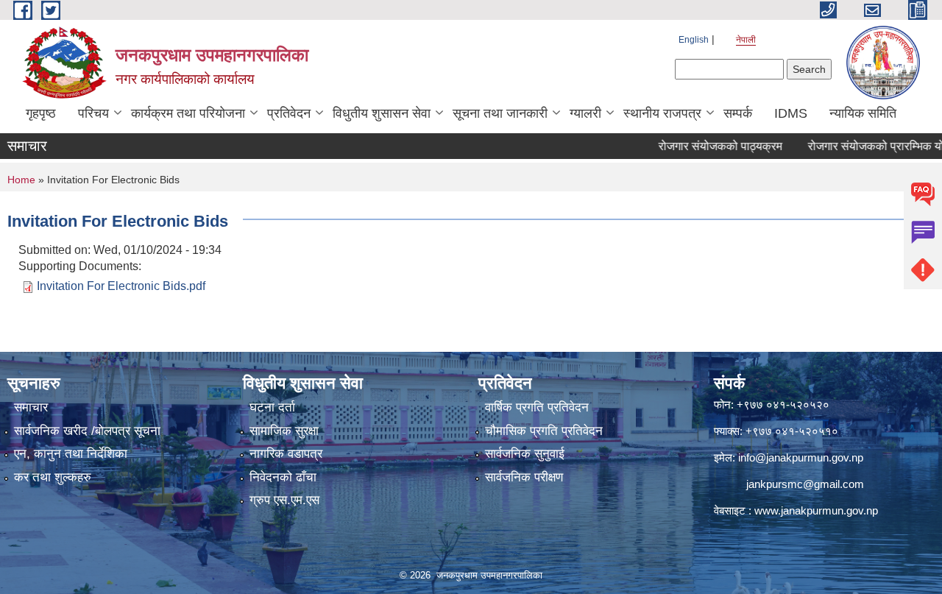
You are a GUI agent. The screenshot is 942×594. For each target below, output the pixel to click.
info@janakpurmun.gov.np (800, 457)
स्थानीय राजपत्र (662, 113)
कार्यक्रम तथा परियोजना (188, 113)
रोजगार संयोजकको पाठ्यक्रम (706, 146)
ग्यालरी (585, 113)
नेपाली (746, 40)
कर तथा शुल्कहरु (52, 477)
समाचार (31, 407)
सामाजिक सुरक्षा (284, 431)
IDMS (790, 113)
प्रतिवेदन (289, 113)
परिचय (93, 113)
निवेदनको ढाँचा (282, 477)
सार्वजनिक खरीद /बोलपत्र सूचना (87, 431)
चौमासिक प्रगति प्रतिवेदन (544, 431)
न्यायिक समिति (862, 113)
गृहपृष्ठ (41, 113)
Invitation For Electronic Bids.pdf (121, 286)
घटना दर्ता (272, 407)
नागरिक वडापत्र (285, 454)
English (694, 40)
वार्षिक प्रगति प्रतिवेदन (537, 407)
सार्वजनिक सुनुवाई (524, 454)
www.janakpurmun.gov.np (816, 510)
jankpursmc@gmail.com (805, 484)
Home (21, 179)
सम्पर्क (737, 113)
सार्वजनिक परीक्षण (524, 477)
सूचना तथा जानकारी (500, 113)
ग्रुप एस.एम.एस (284, 500)
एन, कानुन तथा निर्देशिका (70, 454)
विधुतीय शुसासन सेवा (382, 113)
